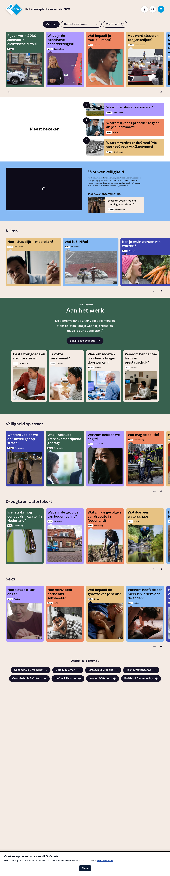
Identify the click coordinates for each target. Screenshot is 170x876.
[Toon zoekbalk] (152, 9)
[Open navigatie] (161, 9)
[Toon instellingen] (144, 9)
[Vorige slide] (9, 92)
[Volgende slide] (161, 92)
